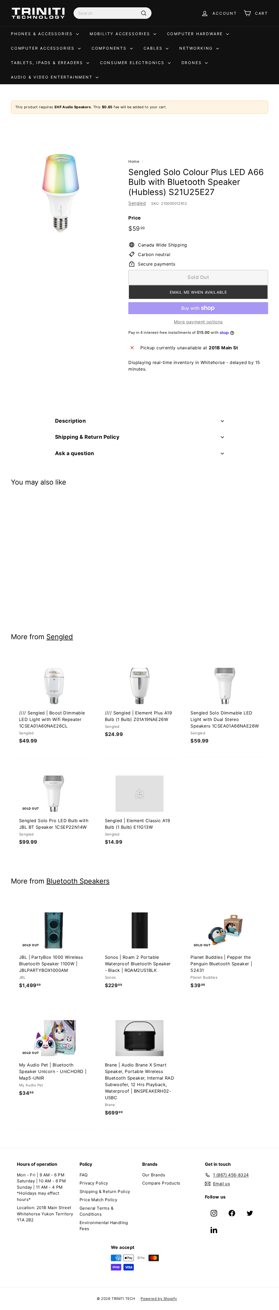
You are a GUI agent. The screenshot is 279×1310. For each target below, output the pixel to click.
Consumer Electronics (133, 62)
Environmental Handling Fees (104, 1225)
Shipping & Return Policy (87, 437)
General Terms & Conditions (97, 1211)
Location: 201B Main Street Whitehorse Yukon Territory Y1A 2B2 (45, 1213)
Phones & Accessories (43, 33)
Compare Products (161, 1183)
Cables (154, 48)
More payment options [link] (198, 322)
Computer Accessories (44, 48)
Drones (192, 62)
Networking (197, 48)
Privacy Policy (94, 1183)
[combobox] (112, 13)
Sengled (137, 203)
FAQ (83, 1174)
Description (70, 421)
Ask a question (74, 453)
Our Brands (153, 1174)
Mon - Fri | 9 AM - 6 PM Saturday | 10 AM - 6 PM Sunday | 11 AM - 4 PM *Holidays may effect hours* (41, 1187)
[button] (198, 292)
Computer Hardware (196, 33)
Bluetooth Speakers (78, 881)
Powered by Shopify (159, 1298)
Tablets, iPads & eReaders (48, 62)
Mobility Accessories (121, 33)
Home (133, 161)
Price (134, 218)
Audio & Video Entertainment (52, 77)
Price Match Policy (98, 1199)
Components (110, 48)
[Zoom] (60, 193)
